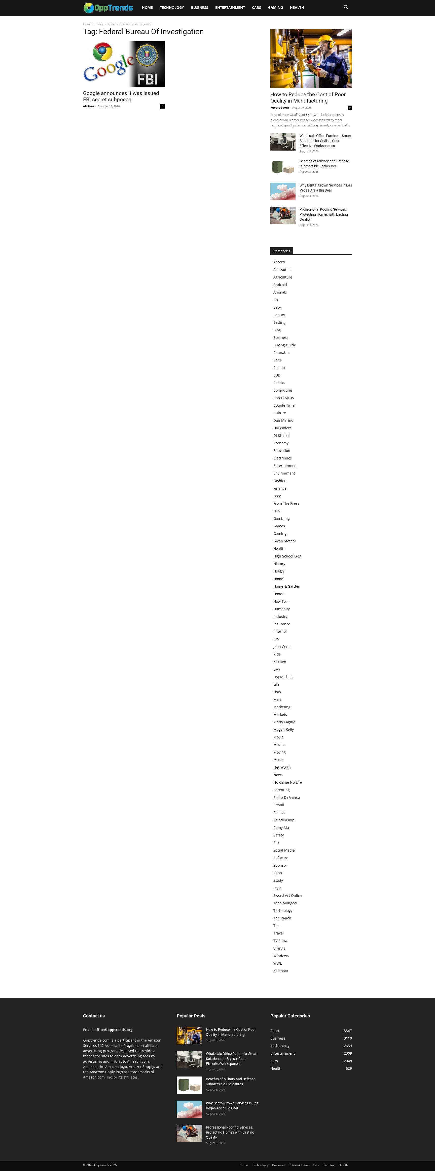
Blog (277, 329)
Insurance (281, 624)
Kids (277, 654)
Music (278, 759)
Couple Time (284, 405)
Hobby (278, 571)
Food (277, 495)
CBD (276, 375)
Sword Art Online (287, 895)
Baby (277, 307)
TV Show (280, 940)
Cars (256, 7)
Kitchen (279, 661)
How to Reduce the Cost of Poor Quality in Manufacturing (308, 97)
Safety (278, 835)
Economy (280, 443)
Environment (284, 473)
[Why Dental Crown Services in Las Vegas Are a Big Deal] (283, 191)
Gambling (281, 518)
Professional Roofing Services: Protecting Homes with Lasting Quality (324, 214)
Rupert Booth (279, 107)
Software (280, 857)
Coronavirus (283, 397)
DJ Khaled (281, 435)
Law (276, 669)
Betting (279, 322)
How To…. (281, 601)
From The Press (286, 503)
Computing (282, 390)
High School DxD (287, 556)
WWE (277, 963)
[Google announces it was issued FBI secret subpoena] (124, 64)
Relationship (284, 820)
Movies (279, 744)
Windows (281, 955)
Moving (279, 752)
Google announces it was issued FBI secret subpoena (121, 96)
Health (297, 7)
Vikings (279, 948)
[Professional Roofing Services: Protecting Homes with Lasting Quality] (283, 215)
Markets (280, 714)
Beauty (279, 314)
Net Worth (282, 767)
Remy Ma (281, 827)
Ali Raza (88, 106)
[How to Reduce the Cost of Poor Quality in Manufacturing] (311, 58)
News (278, 774)
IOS (276, 639)
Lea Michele (283, 676)
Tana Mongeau (286, 903)
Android (280, 284)
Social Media (284, 850)
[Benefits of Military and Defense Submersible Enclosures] (283, 167)
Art (275, 299)
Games (279, 526)
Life (276, 684)
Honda (278, 593)
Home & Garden (286, 586)
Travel (278, 933)
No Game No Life (287, 782)
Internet (280, 631)
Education (281, 450)
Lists (277, 691)
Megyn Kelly (283, 729)
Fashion (279, 480)
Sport (277, 872)
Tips (276, 925)
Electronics (282, 458)
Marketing (282, 707)
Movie (278, 737)
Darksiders (282, 428)
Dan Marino (283, 420)
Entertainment (230, 7)
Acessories (282, 269)
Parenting (281, 789)
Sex (276, 842)
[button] (346, 8)
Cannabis (281, 352)
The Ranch (282, 918)
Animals (280, 292)
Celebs (279, 382)
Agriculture (282, 277)
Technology (172, 7)
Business (199, 7)
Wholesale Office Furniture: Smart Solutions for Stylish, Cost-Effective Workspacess (325, 141)
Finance (279, 488)
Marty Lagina (284, 722)
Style (277, 887)
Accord (279, 262)
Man (277, 699)
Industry (280, 616)
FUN (276, 510)
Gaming (275, 7)
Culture (279, 412)
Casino (279, 367)
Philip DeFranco (286, 797)
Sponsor (280, 865)
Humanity (281, 608)
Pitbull (278, 805)
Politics (279, 812)
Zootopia (280, 970)
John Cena (282, 646)
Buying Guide (284, 345)
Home (147, 7)
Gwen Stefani (284, 541)
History (279, 563)
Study (278, 880)
